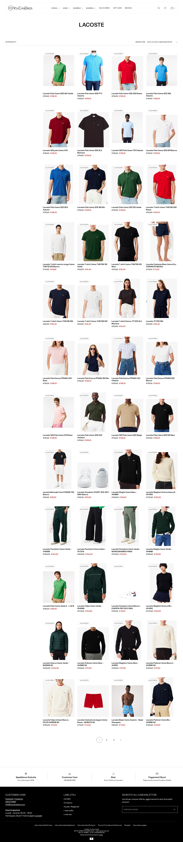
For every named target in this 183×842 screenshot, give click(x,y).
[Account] (165, 8)
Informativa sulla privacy (43, 825)
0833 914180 (10, 801)
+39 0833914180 (70, 780)
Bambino (77, 8)
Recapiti (127, 825)
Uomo (65, 8)
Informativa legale (139, 825)
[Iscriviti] (174, 809)
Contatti (38, 816)
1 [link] (99, 740)
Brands (128, 8)
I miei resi (68, 814)
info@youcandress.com (15, 804)
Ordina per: (140, 42)
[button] (159, 8)
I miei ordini (68, 810)
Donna (54, 8)
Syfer (101, 835)
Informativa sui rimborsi (86, 825)
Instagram (19, 799)
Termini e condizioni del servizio (110, 825)
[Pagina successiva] (121, 740)
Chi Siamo (68, 803)
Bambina (90, 8)
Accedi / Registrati (71, 806)
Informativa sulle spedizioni (65, 825)
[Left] (45, 70)
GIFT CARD (117, 8)
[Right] (72, 70)
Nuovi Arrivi (104, 8)
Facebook (9, 799)
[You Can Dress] (20, 8)
